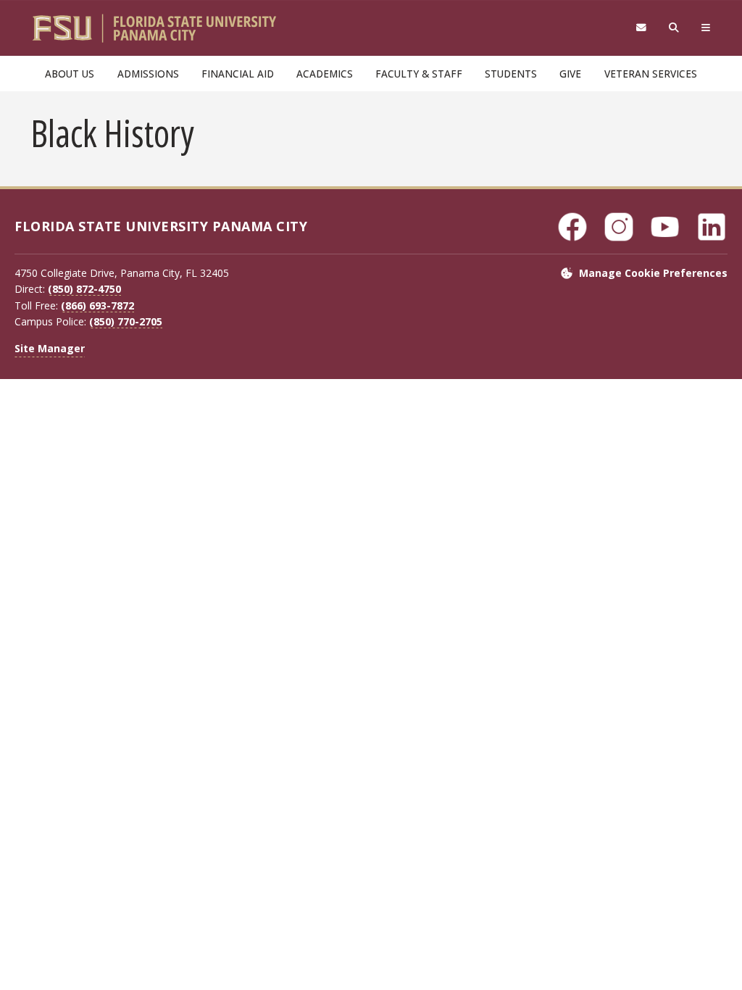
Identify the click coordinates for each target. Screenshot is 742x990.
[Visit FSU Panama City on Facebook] (572, 227)
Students (511, 73)
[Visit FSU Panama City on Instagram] (619, 227)
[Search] (674, 28)
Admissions (148, 73)
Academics (324, 73)
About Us (69, 73)
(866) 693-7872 (97, 305)
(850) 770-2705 (125, 321)
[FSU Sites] (706, 28)
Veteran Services (650, 73)
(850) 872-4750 (84, 289)
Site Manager (49, 348)
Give (570, 73)
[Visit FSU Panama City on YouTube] (665, 227)
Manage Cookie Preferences (653, 273)
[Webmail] (641, 28)
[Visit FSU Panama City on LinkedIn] (712, 227)
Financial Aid (237, 73)
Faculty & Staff (418, 73)
